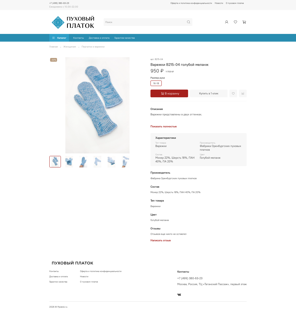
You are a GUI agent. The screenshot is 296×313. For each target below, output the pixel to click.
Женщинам (69, 46)
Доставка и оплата (99, 37)
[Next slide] (140, 105)
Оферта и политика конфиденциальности (191, 3)
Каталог (61, 37)
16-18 (156, 83)
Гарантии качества (124, 37)
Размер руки (157, 77)
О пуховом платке (235, 3)
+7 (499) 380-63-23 (59, 3)
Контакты (78, 37)
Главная (53, 46)
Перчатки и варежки (93, 46)
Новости (219, 3)
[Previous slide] (54, 105)
